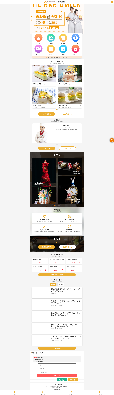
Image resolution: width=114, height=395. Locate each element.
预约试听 (57, 387)
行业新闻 (60, 296)
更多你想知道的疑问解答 (57, 286)
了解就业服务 (46, 258)
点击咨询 (39, 274)
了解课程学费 (67, 114)
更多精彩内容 (57, 360)
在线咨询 (67, 148)
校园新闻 (53, 296)
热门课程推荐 (46, 114)
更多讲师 (46, 148)
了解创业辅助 (67, 258)
